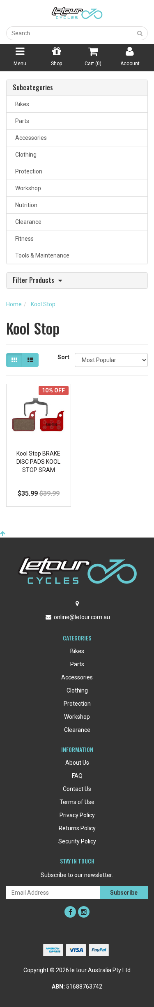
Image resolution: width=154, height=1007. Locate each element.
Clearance (27, 222)
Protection (27, 171)
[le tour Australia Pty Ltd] (77, 12)
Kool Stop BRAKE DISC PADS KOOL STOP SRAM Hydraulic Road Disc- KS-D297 (38, 469)
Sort (63, 357)
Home (14, 304)
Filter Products (33, 281)
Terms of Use (77, 802)
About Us (77, 762)
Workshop (27, 188)
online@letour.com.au (82, 617)
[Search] (140, 33)
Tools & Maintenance (41, 255)
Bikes (21, 104)
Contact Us (77, 789)
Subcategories (33, 87)
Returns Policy (77, 828)
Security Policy (77, 841)
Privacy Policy (77, 815)
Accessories (30, 137)
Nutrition (25, 205)
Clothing (25, 154)
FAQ (77, 775)
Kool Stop (43, 304)
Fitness (23, 238)
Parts (21, 121)
